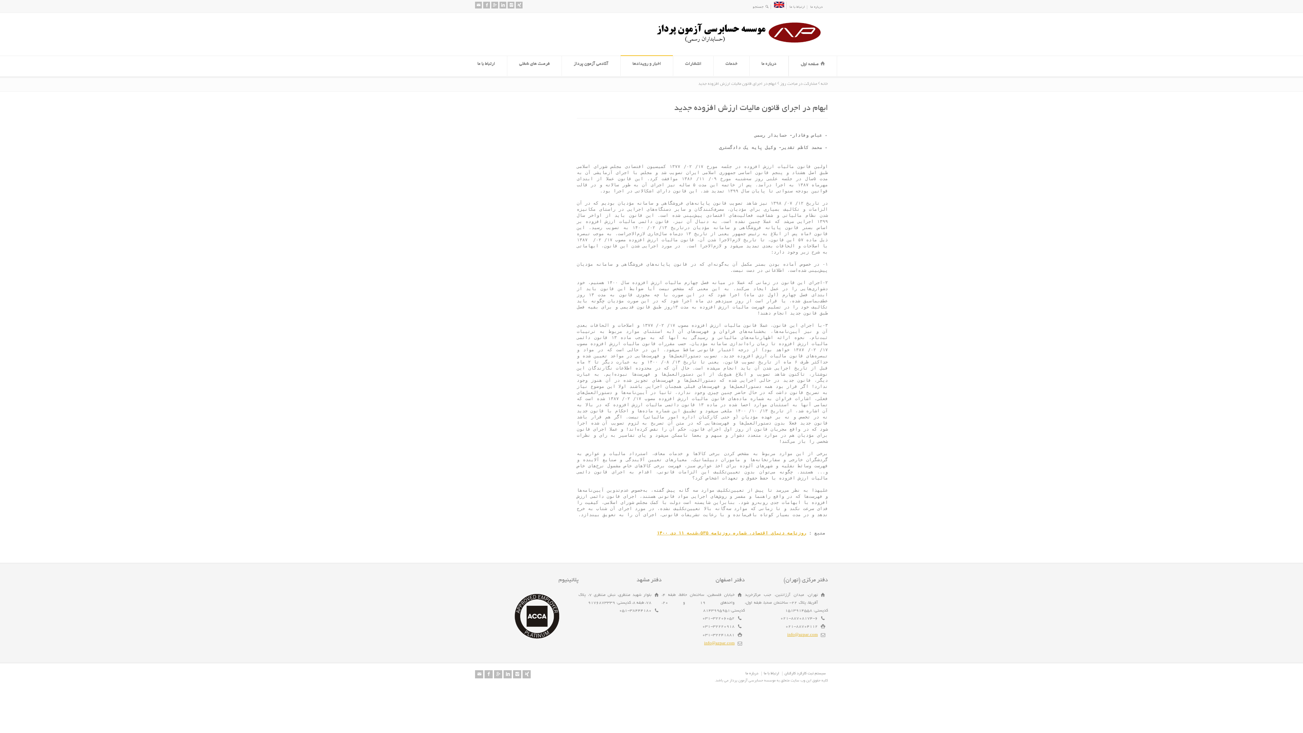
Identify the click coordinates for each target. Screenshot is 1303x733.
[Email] (478, 5)
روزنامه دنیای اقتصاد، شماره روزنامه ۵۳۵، (731, 532)
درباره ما (816, 7)
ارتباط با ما (797, 7)
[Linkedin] (502, 5)
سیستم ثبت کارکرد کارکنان (805, 674)
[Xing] (519, 5)
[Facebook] (486, 5)
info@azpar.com (802, 635)
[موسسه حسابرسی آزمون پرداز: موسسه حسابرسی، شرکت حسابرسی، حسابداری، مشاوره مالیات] (741, 43)
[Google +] (494, 5)
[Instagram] (511, 5)
